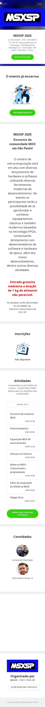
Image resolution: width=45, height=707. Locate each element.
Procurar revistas (22, 112)
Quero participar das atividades (22, 513)
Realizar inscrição (22, 57)
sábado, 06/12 (22, 404)
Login (40, 4)
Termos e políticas (13, 702)
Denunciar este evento (30, 702)
